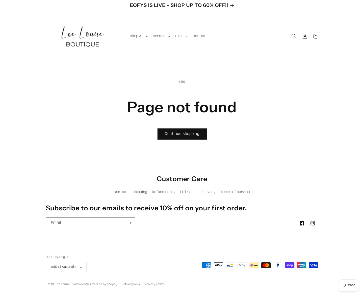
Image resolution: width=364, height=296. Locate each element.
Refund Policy (163, 192)
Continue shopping (182, 134)
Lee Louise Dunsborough (72, 284)
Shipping (140, 192)
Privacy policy (154, 284)
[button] (138, 36)
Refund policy (131, 284)
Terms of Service (235, 192)
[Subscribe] (129, 223)
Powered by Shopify (103, 284)
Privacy (209, 192)
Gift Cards (189, 192)
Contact (121, 192)
